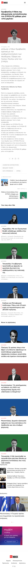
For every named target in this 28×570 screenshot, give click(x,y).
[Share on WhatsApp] (15, 159)
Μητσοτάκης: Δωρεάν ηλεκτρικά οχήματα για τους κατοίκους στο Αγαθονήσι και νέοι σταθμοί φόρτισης (13, 424)
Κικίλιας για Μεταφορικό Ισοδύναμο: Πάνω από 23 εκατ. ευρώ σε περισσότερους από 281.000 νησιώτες (14, 306)
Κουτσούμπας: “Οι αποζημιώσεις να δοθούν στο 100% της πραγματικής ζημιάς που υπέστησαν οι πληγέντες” (13, 388)
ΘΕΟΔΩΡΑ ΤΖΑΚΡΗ (8, 168)
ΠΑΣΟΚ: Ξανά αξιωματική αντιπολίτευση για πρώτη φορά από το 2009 (18, 182)
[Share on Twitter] (12, 159)
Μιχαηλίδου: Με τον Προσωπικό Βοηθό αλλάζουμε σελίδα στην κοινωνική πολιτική (14, 231)
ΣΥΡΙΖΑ (19, 170)
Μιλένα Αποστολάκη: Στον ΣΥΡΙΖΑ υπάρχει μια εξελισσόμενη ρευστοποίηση (9, 195)
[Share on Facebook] (10, 159)
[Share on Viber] (18, 159)
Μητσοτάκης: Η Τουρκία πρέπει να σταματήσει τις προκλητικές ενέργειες (12, 516)
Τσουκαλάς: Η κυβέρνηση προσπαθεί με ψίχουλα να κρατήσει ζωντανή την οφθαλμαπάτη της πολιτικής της (13, 268)
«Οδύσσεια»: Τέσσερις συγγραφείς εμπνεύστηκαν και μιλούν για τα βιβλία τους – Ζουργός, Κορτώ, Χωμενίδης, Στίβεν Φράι (17, 470)
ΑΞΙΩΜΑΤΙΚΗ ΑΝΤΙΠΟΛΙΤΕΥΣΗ (11, 165)
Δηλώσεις (3, 9)
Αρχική (8, 560)
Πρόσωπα (5, 563)
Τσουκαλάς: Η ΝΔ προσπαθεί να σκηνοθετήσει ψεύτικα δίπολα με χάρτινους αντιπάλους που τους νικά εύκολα (13, 459)
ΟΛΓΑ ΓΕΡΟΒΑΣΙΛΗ (8, 170)
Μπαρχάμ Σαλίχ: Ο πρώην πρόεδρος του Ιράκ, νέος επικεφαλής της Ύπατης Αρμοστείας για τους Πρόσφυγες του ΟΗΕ (17, 485)
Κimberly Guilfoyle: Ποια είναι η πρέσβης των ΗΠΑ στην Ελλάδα (16, 477)
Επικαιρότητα (17, 560)
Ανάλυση (14, 563)
